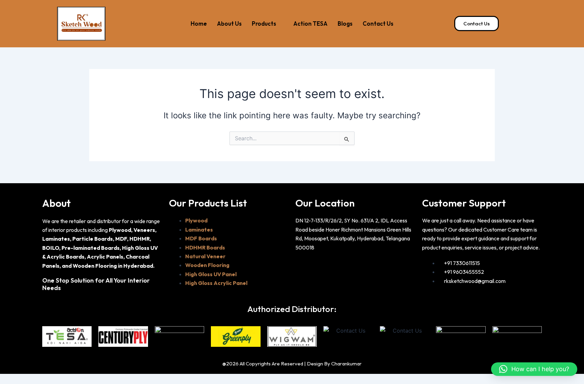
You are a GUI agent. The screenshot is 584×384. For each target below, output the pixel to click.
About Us (229, 23)
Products (264, 23)
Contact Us (378, 23)
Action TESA (310, 23)
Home (199, 23)
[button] (534, 369)
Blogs (345, 23)
